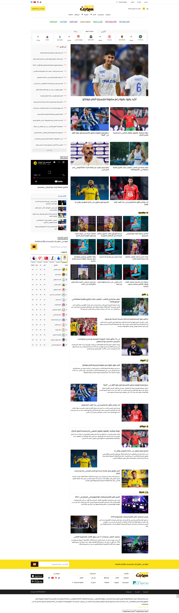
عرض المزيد (49, 150)
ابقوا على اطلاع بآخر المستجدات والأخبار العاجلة (51, 241)
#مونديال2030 (53, 22)
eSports (71, 14)
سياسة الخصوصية (143, 607)
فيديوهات (129, 591)
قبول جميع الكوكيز (141, 611)
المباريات (107, 14)
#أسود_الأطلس (73, 22)
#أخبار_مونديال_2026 (111, 22)
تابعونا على (56, 573)
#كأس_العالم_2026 (124, 22)
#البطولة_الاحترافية (85, 22)
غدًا (76, 31)
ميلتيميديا (101, 14)
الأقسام (126, 573)
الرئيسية (145, 591)
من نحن (146, 2)
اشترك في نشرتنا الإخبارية (38, 9)
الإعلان (132, 2)
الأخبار (94, 14)
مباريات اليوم (89, 31)
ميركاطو (77, 14)
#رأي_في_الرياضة (97, 22)
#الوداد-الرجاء (63, 22)
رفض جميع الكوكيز (128, 611)
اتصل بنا (139, 2)
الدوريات (86, 14)
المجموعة (93, 573)
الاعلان (81, 577)
